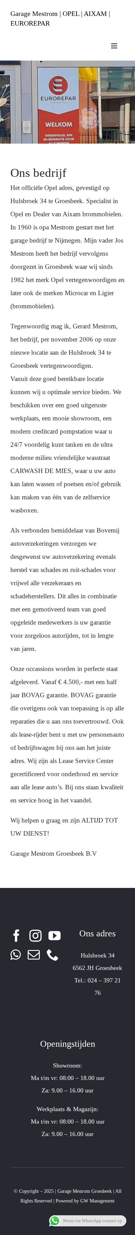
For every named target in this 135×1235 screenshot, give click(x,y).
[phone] (53, 954)
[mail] (34, 954)
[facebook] (16, 935)
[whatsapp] (15, 954)
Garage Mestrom (34, 13)
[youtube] (54, 935)
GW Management (97, 1201)
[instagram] (35, 935)
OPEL (71, 13)
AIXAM (95, 13)
